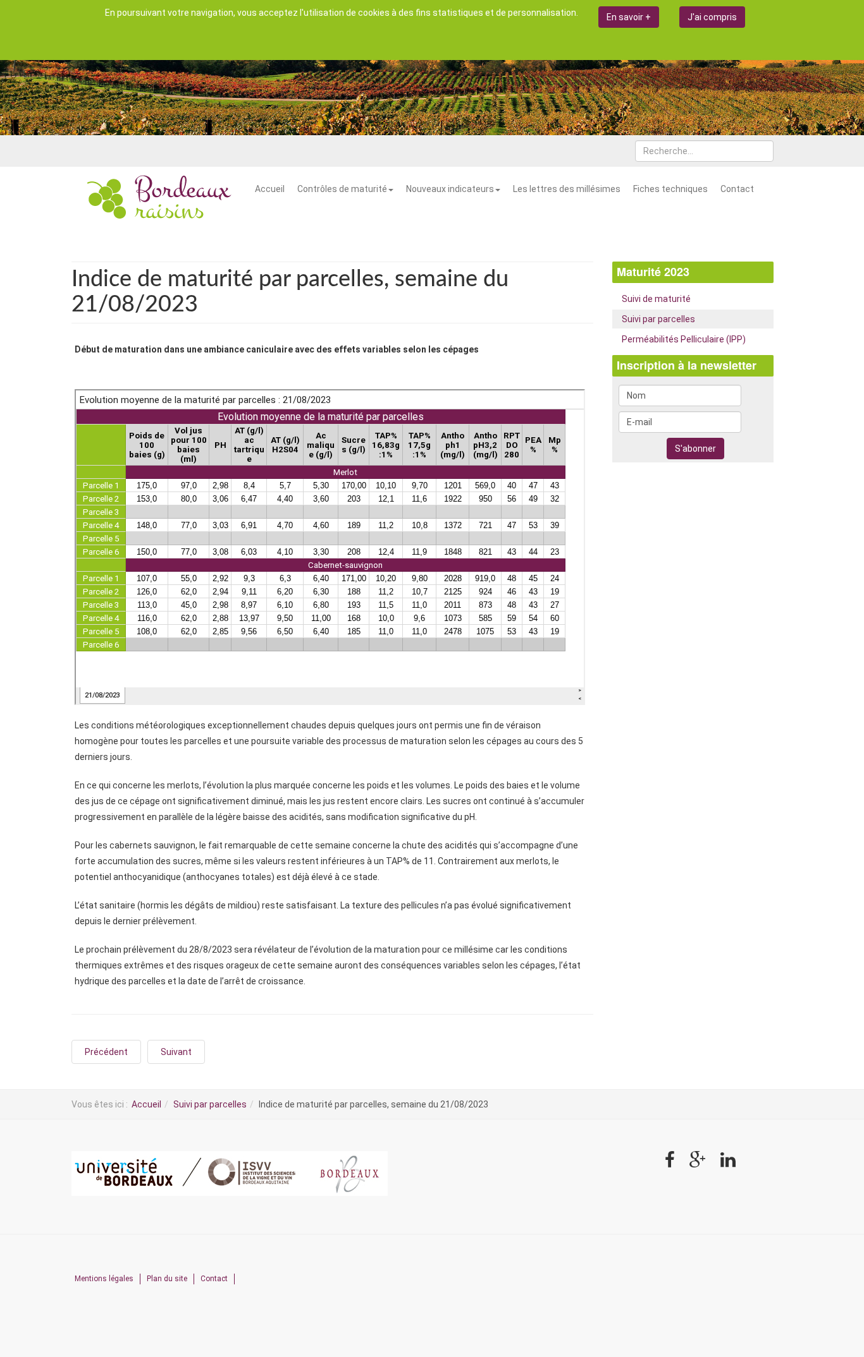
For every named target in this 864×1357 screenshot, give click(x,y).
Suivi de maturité (656, 299)
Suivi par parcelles (658, 319)
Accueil (270, 189)
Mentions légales (104, 1278)
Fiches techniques (670, 189)
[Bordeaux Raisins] (160, 198)
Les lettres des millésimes (566, 189)
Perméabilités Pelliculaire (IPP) (684, 339)
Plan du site (167, 1278)
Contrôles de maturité (342, 189)
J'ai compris (712, 17)
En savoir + (629, 17)
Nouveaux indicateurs (450, 189)
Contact (737, 189)
